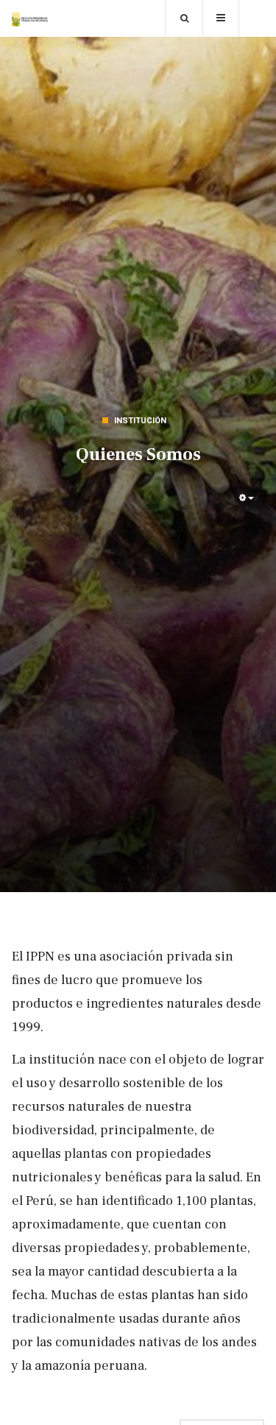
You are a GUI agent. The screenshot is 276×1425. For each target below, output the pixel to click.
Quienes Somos (138, 454)
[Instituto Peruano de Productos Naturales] (30, 19)
